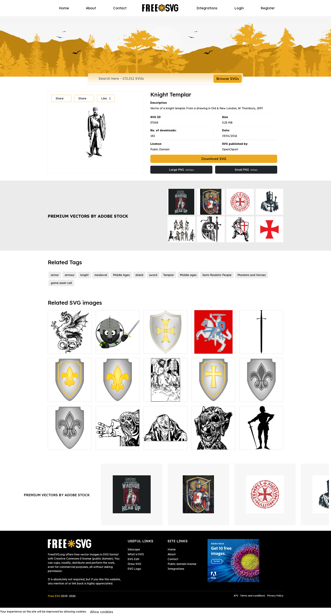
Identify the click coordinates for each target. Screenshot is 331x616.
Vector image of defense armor (69, 443)
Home (64, 8)
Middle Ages (121, 275)
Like (106, 98)
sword (153, 275)
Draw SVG (134, 564)
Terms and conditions (252, 595)
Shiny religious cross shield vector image (213, 395)
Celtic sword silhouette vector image (261, 347)
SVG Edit (133, 559)
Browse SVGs (227, 78)
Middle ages (188, 275)
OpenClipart (230, 149)
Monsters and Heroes (251, 275)
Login (239, 8)
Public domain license (182, 564)
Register (268, 8)
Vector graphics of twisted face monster (165, 443)
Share (60, 98)
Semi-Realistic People (217, 275)
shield (139, 275)
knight (84, 275)
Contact (120, 8)
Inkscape (134, 549)
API (236, 595)
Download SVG (213, 159)
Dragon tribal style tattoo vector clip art (70, 347)
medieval (100, 275)
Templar (168, 275)
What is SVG (136, 554)
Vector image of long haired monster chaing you (118, 443)
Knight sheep (108, 349)
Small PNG (246, 169)
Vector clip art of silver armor (261, 395)
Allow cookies (101, 612)
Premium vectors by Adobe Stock (88, 216)
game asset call (61, 283)
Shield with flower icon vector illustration (70, 395)
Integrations (207, 8)
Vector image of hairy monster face (213, 443)
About (91, 8)
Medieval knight (206, 349)
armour (69, 275)
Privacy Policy (275, 595)
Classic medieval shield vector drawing (165, 347)
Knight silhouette (254, 445)
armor (55, 275)
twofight (153, 397)
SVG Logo (134, 568)
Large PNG (181, 169)
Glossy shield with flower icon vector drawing (118, 395)
